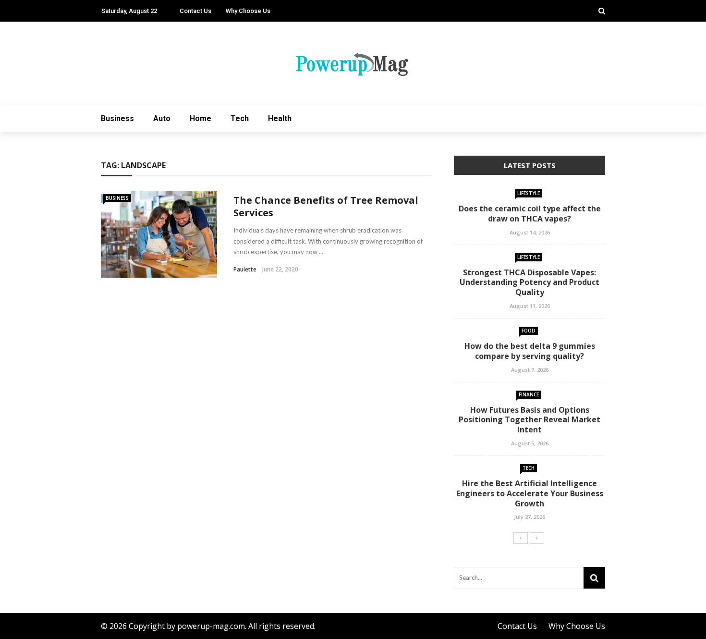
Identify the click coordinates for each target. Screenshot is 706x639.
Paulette (244, 269)
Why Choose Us (248, 10)
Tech (240, 118)
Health (280, 118)
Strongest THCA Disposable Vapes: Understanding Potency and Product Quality (529, 282)
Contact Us (195, 10)
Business (117, 118)
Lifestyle (528, 193)
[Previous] (520, 538)
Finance (529, 394)
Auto (161, 118)
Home (200, 118)
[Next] (537, 538)
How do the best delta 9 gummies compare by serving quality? (529, 351)
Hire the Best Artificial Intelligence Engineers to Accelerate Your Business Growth (529, 493)
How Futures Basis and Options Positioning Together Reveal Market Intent (529, 420)
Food (529, 330)
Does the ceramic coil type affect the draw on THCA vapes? (530, 213)
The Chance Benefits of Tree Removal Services (325, 206)
